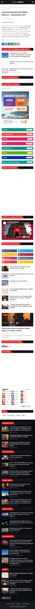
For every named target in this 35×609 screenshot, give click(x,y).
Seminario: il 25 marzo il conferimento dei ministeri (21, 62)
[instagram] (9, 258)
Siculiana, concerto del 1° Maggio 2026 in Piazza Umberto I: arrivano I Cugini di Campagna (21, 297)
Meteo (16, 139)
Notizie (18, 415)
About (12, 604)
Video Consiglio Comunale (16, 162)
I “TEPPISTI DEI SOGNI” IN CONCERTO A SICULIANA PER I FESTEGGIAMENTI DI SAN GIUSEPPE (21, 306)
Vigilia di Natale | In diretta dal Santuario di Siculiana (21, 69)
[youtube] (9, 261)
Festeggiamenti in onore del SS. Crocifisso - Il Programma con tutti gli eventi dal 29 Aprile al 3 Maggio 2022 (20, 54)
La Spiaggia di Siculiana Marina (18, 281)
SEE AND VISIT (16, 148)
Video (16, 157)
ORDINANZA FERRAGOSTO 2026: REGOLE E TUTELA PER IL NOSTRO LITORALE (21, 436)
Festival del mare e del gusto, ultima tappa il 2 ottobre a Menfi (20, 267)
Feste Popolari (16, 134)
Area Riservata (25, 604)
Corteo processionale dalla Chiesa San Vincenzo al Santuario (20, 456)
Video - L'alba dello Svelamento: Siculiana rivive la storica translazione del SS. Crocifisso (21, 464)
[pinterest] (25, 254)
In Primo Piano (10, 415)
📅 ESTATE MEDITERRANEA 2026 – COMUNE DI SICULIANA (21, 289)
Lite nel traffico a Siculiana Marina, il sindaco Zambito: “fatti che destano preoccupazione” (20, 551)
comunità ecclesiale (10, 40)
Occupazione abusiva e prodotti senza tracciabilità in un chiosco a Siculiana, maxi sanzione (21, 493)
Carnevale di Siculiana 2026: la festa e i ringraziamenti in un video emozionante (21, 522)
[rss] (9, 254)
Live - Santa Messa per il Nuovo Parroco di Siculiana (21, 274)
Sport (16, 153)
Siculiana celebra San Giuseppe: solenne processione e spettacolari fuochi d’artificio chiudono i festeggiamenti (21, 472)
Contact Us (18, 604)
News (16, 143)
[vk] (25, 258)
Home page (4, 7)
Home (7, 604)
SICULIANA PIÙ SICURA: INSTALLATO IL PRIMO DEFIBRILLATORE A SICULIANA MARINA (20, 444)
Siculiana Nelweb (22, 606)
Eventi (9, 7)
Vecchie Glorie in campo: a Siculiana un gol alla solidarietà (21, 529)
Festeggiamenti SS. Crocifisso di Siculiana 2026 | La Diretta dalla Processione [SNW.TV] (21, 514)
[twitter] (25, 250)
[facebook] (9, 250)
